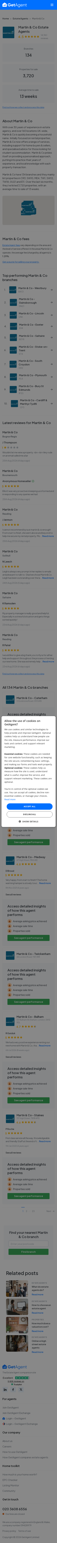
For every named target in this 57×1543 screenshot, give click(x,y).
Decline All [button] (29, 814)
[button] (28, 821)
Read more (10, 799)
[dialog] (28, 771)
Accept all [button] (30, 806)
